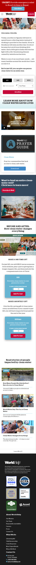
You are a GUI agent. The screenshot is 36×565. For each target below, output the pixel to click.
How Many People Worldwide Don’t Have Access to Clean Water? (16, 384)
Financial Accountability (13, 523)
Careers (8, 526)
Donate (31, 14)
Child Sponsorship (12, 541)
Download (15, 168)
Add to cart (18, 294)
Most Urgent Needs (12, 546)
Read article (17, 374)
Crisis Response (11, 543)
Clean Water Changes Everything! (15, 435)
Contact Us (9, 531)
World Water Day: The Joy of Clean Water (15, 410)
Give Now (18, 8)
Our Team (9, 521)
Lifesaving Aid (10, 538)
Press (8, 529)
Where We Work (11, 549)
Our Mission (10, 518)
